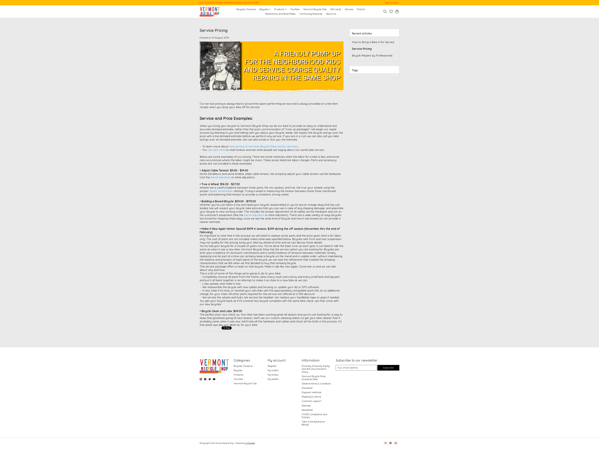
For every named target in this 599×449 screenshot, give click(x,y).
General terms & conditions (316, 383)
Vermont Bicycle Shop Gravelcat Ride (314, 378)
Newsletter (307, 409)
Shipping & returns (311, 396)
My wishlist (273, 379)
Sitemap (306, 405)
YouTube (295, 9)
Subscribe (388, 367)
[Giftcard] (390, 443)
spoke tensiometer (221, 191)
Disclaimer (307, 387)
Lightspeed (250, 443)
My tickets (273, 374)
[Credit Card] (396, 443)
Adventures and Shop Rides (280, 13)
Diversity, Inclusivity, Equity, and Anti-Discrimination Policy (316, 368)
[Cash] (385, 443)
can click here (216, 149)
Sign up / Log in (391, 3)
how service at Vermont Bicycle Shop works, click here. (264, 146)
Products (238, 374)
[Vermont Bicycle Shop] (210, 11)
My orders (273, 370)
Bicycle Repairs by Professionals (372, 55)
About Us (331, 13)
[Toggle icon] (385, 11)
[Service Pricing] (271, 100)
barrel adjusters (221, 177)
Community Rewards (310, 13)
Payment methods (311, 392)
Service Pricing (214, 30)
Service (349, 9)
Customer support (311, 401)
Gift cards (335, 9)
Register (272, 365)
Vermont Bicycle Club (315, 9)
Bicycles (238, 370)
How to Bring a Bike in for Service (373, 42)
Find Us (361, 9)
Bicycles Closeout (246, 9)
